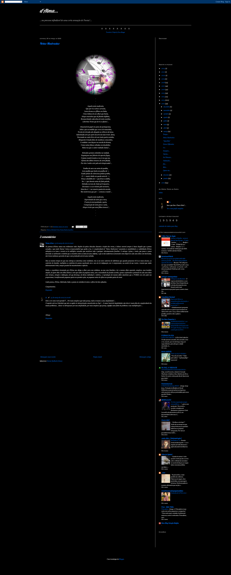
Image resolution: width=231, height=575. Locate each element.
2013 (163, 100)
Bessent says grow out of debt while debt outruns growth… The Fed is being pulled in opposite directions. (174, 261)
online (161, 193)
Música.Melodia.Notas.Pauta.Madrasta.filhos (60, 230)
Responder (48, 290)
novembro (167, 110)
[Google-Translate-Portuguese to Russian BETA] (125, 30)
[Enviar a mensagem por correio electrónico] (72, 227)
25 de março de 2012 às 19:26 (64, 243)
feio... (165, 164)
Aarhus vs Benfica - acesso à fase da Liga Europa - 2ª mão (179, 239)
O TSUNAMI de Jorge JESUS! (170, 386)
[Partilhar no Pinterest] (86, 227)
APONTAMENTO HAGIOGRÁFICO (173, 370)
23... (164, 147)
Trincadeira (165, 509)
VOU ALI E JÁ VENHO (178, 354)
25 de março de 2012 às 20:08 (60, 298)
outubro (166, 114)
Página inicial (97, 357)
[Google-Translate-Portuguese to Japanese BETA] (117, 30)
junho (165, 121)
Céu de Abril (165, 420)
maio (165, 124)
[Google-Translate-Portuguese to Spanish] (129, 30)
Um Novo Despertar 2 (168, 319)
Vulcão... (166, 154)
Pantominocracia (166, 384)
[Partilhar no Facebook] (84, 227)
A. (46, 298)
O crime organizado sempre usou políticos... (179, 403)
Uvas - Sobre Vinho (167, 507)
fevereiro (166, 175)
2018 (163, 83)
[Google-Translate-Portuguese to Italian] (114, 30)
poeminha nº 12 (175, 440)
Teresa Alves (49, 243)
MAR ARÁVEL (166, 352)
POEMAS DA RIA (167, 335)
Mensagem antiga (145, 357)
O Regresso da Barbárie (178, 279)
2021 (163, 72)
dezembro (167, 107)
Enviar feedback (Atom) (54, 361)
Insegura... (166, 151)
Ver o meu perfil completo (175, 209)
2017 (163, 86)
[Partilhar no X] (81, 227)
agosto (166, 117)
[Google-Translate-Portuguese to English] (121, 30)
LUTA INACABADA (167, 338)
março (166, 131)
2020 (163, 75)
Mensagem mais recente (48, 357)
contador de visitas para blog (168, 226)
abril (165, 128)
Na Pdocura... (167, 157)
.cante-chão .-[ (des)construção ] (171, 438)
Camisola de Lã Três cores (178, 493)
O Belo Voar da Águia (168, 236)
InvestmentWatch (167, 256)
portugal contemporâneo (169, 277)
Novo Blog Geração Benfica (170, 523)
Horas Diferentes (168, 144)
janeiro (166, 178)
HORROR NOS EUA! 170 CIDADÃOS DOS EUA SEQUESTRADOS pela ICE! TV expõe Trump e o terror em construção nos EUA (180, 325)
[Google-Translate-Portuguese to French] (106, 30)
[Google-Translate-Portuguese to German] (110, 30)
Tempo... (166, 134)
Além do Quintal (166, 454)
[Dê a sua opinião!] (79, 227)
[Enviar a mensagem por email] (77, 227)
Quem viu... (167, 170)
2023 (163, 68)
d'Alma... (49, 10)
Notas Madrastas (49, 43)
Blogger (121, 559)
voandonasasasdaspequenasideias (172, 491)
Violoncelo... (167, 161)
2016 (163, 90)
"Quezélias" (166, 141)
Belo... (165, 167)
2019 (163, 79)
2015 (163, 93)
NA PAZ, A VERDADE (169, 368)
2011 (163, 183)
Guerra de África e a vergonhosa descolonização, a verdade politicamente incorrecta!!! (179, 302)
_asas (163, 473)
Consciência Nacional (168, 297)
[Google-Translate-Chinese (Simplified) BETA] (102, 30)
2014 (163, 97)
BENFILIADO (166, 400)
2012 (163, 104)
